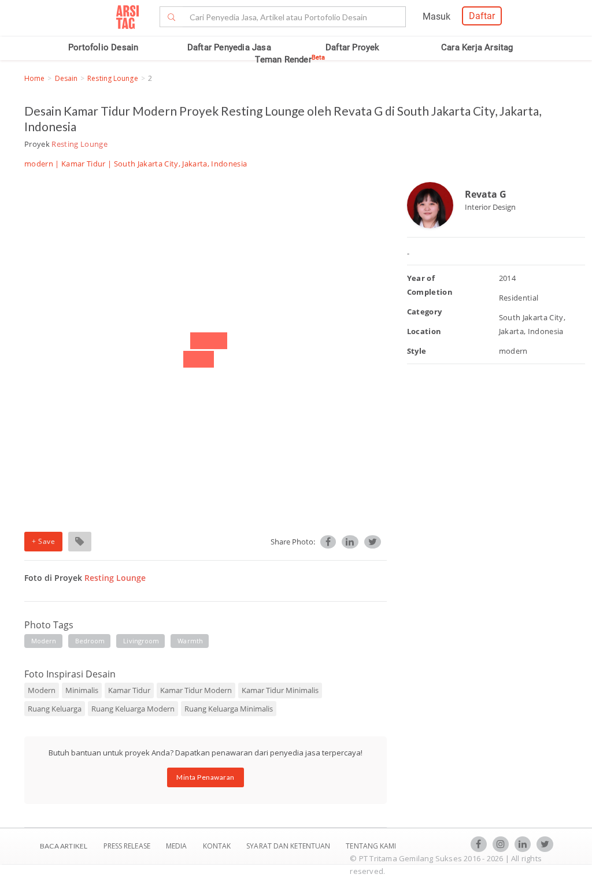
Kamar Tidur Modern (196, 690)
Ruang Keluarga (55, 708)
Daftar (482, 15)
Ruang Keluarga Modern (133, 708)
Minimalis (81, 690)
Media (177, 846)
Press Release (126, 846)
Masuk (436, 16)
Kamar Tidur (83, 163)
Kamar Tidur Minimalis (280, 690)
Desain (66, 78)
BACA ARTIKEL (63, 846)
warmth (190, 640)
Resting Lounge (112, 78)
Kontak (218, 846)
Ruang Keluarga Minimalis (228, 708)
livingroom (141, 640)
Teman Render (290, 59)
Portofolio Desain (103, 47)
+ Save (43, 541)
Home (34, 78)
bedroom (90, 640)
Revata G (485, 194)
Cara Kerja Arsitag (477, 47)
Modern (42, 690)
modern (44, 640)
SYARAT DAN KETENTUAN (289, 846)
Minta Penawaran (205, 777)
